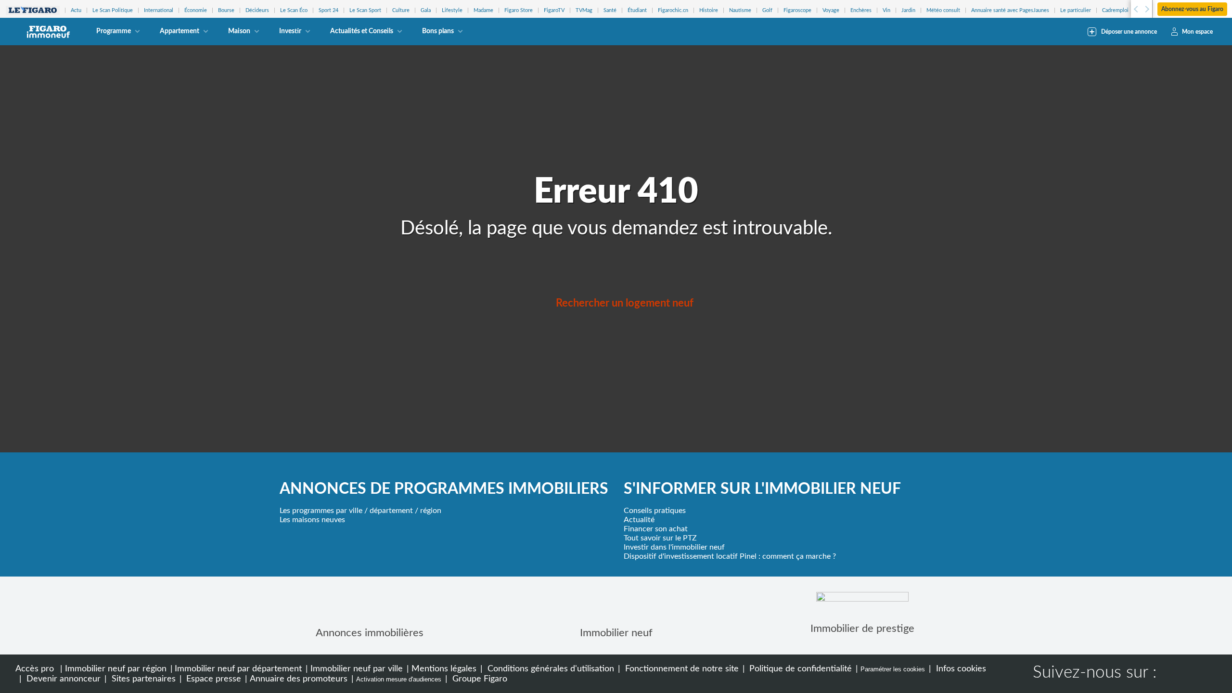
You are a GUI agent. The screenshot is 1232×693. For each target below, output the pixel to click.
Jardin (908, 10)
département (391, 510)
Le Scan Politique (112, 10)
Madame (483, 10)
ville (355, 510)
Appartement (179, 31)
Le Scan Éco (294, 10)
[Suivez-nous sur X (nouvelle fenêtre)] (1204, 673)
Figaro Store (518, 10)
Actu (76, 10)
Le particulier (1075, 10)
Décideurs (257, 10)
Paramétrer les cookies (892, 669)
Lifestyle (452, 10)
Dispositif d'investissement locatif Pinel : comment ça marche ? (730, 556)
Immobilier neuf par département (238, 669)
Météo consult (943, 10)
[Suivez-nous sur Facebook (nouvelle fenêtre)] (1173, 673)
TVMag (584, 10)
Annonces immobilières (370, 633)
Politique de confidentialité (799, 669)
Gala (426, 10)
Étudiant (637, 10)
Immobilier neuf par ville (356, 669)
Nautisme (740, 10)
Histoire (708, 10)
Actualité (639, 520)
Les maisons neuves (312, 520)
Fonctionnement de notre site (681, 669)
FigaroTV (554, 10)
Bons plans (438, 31)
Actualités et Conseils (361, 31)
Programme (113, 31)
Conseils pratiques (655, 510)
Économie (195, 10)
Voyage (830, 10)
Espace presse (212, 679)
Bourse (226, 10)
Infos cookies (960, 669)
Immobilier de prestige (862, 628)
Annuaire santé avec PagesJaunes (1010, 10)
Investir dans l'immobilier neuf (674, 547)
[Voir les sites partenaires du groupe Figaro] (33, 10)
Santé (609, 10)
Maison (239, 31)
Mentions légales (443, 669)
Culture (401, 10)
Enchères (861, 10)
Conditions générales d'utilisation (549, 669)
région (430, 510)
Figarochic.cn (673, 10)
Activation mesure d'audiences (398, 679)
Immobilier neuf (616, 633)
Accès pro (34, 669)
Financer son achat (656, 529)
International (158, 10)
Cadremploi (1115, 10)
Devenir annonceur (62, 679)
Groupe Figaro (478, 679)
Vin (886, 10)
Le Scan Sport (365, 10)
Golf (767, 10)
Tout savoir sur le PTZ (660, 538)
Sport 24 (328, 10)
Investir (290, 31)
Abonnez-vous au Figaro (1192, 9)
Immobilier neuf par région (116, 669)
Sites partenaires (142, 679)
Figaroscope (797, 10)
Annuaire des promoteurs (298, 679)
